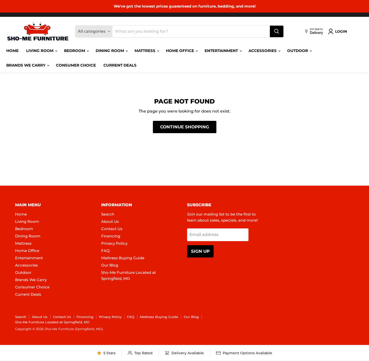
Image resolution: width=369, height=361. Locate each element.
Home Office (180, 50)
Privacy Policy (114, 243)
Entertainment (222, 50)
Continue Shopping (184, 126)
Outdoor (298, 50)
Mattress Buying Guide (122, 257)
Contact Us (111, 228)
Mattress (145, 50)
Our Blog (109, 265)
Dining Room (110, 50)
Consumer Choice (76, 65)
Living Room (40, 50)
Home (12, 50)
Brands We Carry (26, 65)
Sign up (200, 251)
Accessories (263, 50)
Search (107, 214)
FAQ (105, 250)
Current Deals (120, 65)
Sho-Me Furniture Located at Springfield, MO (52, 322)
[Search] (276, 31)
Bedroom (75, 50)
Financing (110, 236)
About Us (110, 221)
